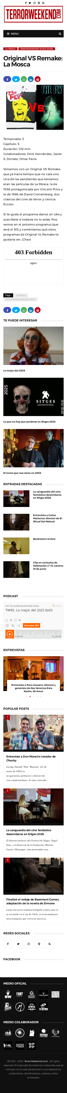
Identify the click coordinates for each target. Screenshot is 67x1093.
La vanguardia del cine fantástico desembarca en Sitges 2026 (47, 494)
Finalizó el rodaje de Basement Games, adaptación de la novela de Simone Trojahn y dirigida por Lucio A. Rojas (32, 903)
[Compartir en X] (16, 79)
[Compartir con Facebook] (7, 79)
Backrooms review (44, 539)
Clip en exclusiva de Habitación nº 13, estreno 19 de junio (48, 565)
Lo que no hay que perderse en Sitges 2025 (29, 421)
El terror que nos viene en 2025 (22, 473)
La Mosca (10, 49)
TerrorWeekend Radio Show (36, 49)
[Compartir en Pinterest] (38, 79)
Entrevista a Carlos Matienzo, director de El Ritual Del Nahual (47, 518)
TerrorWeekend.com (36, 1061)
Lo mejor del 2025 (14, 370)
